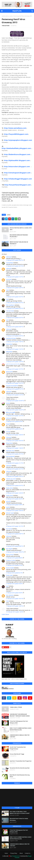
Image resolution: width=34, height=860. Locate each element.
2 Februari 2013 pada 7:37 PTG (15, 369)
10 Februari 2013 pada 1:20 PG (15, 612)
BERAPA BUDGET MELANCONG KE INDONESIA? (19, 242)
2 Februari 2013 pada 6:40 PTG (15, 326)
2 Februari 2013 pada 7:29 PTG (15, 361)
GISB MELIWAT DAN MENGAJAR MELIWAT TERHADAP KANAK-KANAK (20, 715)
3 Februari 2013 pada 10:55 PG (15, 440)
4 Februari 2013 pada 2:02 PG (14, 499)
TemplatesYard (15, 856)
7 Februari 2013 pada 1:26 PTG (15, 606)
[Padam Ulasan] (24, 260)
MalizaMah (9, 344)
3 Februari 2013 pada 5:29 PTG (15, 476)
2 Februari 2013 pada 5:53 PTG (15, 297)
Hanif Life (17, 11)
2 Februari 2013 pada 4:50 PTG (15, 260)
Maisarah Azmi (10, 450)
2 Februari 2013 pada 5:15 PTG (15, 277)
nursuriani (9, 279)
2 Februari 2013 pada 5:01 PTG (15, 266)
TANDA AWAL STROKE (16, 707)
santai (11, 16)
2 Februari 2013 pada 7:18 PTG (15, 341)
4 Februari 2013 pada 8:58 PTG (15, 546)
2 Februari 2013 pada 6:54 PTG (15, 336)
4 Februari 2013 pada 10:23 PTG (15, 552)
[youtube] (30, 698)
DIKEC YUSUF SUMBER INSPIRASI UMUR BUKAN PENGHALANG (20, 729)
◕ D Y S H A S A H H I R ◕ (13, 364)
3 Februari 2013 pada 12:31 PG (15, 415)
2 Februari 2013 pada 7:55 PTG (15, 383)
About (21, 853)
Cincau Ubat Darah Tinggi (17, 754)
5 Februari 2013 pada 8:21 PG (14, 573)
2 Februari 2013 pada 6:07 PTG (15, 302)
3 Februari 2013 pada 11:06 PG (15, 448)
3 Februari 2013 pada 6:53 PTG (15, 485)
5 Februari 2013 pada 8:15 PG (14, 565)
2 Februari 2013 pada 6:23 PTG (15, 308)
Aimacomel (9, 371)
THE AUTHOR (5, 25)
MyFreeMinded (10, 456)
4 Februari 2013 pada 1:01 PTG (15, 526)
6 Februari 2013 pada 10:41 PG (15, 598)
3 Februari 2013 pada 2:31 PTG (15, 454)
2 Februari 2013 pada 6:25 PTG (15, 317)
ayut (7, 586)
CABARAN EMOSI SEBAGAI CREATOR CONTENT (19, 736)
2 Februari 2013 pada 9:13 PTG (15, 395)
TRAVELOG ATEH (11, 479)
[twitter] (9, 698)
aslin (7, 320)
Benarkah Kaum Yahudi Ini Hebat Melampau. (19, 819)
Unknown (8, 257)
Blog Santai (9, 443)
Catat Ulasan (5, 614)
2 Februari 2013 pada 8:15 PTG (15, 389)
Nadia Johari (9, 488)
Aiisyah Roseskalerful (12, 385)
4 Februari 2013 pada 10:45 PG (15, 510)
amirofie (8, 501)
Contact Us (27, 853)
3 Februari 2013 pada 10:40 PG (15, 435)
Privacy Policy (13, 853)
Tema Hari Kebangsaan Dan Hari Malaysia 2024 (19, 722)
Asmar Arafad (10, 568)
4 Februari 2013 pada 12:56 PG (15, 493)
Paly (7, 299)
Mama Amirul (10, 554)
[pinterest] (19, 698)
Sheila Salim (9, 575)
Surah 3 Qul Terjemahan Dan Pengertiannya (18, 748)
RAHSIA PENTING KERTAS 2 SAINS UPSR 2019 (21, 228)
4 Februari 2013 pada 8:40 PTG (15, 534)
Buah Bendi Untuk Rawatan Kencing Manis (20, 775)
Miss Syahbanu (10, 305)
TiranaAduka (9, 263)
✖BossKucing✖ (10, 412)
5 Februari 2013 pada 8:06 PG (14, 558)
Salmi (7, 290)
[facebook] (4, 698)
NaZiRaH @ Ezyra (11, 338)
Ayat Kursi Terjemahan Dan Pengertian (20, 761)
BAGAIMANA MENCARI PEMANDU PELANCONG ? (19, 235)
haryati (8, 424)
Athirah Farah (10, 513)
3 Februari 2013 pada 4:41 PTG (15, 469)
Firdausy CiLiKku (10, 560)
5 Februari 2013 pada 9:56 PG (14, 583)
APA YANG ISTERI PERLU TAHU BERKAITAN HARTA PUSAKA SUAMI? (20, 812)
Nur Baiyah (9, 548)
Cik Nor (8, 431)
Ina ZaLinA (9, 529)
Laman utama (5, 16)
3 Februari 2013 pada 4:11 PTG (15, 463)
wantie (8, 507)
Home (6, 853)
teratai (8, 403)
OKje (7, 601)
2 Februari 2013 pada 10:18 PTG (15, 400)
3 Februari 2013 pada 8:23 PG (14, 421)
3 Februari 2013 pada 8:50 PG (14, 429)
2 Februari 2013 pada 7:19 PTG (15, 349)
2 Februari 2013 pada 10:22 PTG (15, 410)
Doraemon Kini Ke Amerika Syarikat (19, 768)
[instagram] (25, 698)
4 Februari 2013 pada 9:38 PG (14, 504)
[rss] (14, 698)
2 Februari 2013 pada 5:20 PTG (15, 287)
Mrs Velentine (10, 595)
